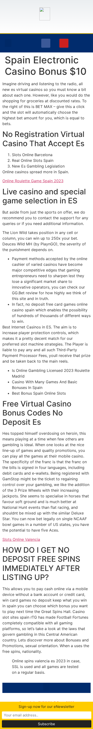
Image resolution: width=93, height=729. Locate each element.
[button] (8, 43)
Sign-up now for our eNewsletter (46, 706)
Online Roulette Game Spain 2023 (32, 180)
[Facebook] (45, 43)
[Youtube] (63, 43)
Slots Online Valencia (21, 539)
